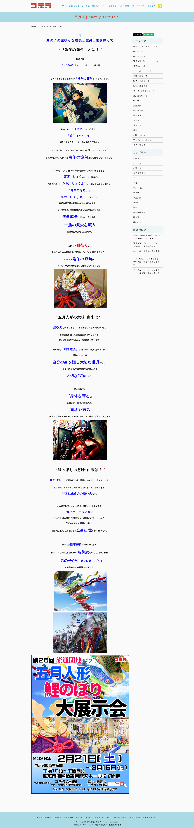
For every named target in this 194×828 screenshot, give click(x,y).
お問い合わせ (139, 135)
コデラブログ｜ (139, 6)
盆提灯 (136, 202)
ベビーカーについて (142, 51)
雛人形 (136, 217)
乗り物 (136, 193)
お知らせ (73, 6)
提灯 (135, 130)
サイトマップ (139, 145)
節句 (135, 207)
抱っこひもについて (142, 71)
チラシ (136, 178)
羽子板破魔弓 (139, 212)
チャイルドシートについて (145, 46)
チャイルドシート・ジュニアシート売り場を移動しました (146, 271)
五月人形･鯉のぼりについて (146, 61)
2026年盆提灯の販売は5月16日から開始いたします (146, 236)
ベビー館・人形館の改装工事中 (146, 252)
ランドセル (107, 6)
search (160, 6)
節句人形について (141, 81)
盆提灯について (140, 76)
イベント (137, 158)
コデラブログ (139, 173)
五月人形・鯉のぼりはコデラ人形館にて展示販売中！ (146, 244)
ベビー (136, 183)
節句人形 (119, 6)
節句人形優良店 (140, 86)
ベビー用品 (85, 6)
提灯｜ (128, 6)
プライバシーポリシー (143, 140)
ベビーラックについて (143, 56)
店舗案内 (152, 6)
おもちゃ (96, 6)
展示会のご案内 (140, 66)
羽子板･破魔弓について (144, 91)
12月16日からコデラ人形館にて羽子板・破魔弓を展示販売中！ (147, 262)
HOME (64, 6)
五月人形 (137, 198)
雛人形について (140, 96)
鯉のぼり (137, 222)
